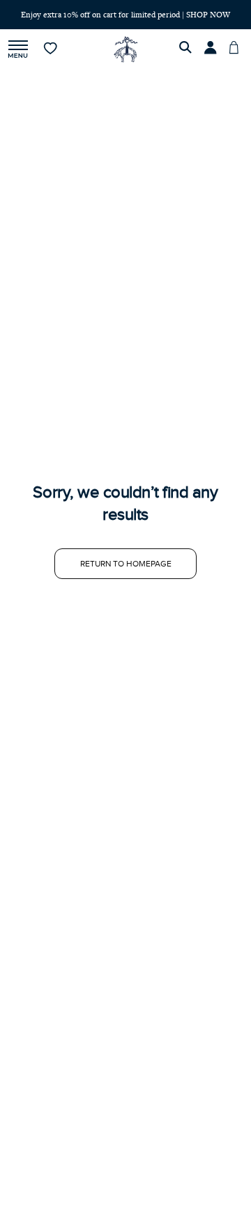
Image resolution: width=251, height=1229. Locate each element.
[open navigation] (18, 49)
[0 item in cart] (237, 49)
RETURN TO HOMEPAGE (126, 564)
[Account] (212, 49)
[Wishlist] (51, 49)
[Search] (187, 49)
